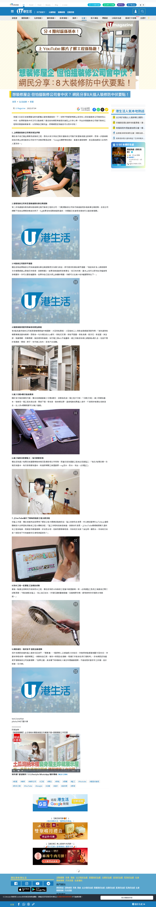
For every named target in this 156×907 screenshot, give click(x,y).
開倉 (73, 877)
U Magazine (20, 108)
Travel (31, 5)
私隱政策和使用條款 (64, 897)
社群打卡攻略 (110, 5)
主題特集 (144, 18)
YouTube (28, 786)
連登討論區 (95, 781)
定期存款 (70, 12)
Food (39, 5)
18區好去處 (116, 18)
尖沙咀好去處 (82, 877)
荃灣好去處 (118, 877)
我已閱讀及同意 (126, 897)
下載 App (132, 5)
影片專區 (94, 18)
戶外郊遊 (69, 880)
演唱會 (14, 18)
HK (24, 5)
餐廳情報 (60, 880)
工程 (42, 781)
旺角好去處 (129, 877)
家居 (32, 101)
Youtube (82, 781)
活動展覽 (60, 877)
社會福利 (78, 880)
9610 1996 (62, 774)
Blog (56, 5)
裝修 (23, 781)
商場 (73, 786)
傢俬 (57, 781)
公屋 (48, 786)
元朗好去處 (107, 877)
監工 (73, 781)
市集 (67, 877)
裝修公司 (32, 781)
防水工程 (17, 786)
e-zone (64, 5)
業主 (50, 781)
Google (39, 786)
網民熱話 (60, 887)
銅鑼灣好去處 (95, 877)
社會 (137, 877)
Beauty (48, 5)
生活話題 (23, 101)
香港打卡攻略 (130, 18)
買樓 (65, 781)
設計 (56, 786)
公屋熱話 (52, 12)
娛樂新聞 (61, 12)
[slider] (46, 770)
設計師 (64, 786)
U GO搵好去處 (95, 5)
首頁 (14, 101)
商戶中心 (121, 5)
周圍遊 (105, 18)
